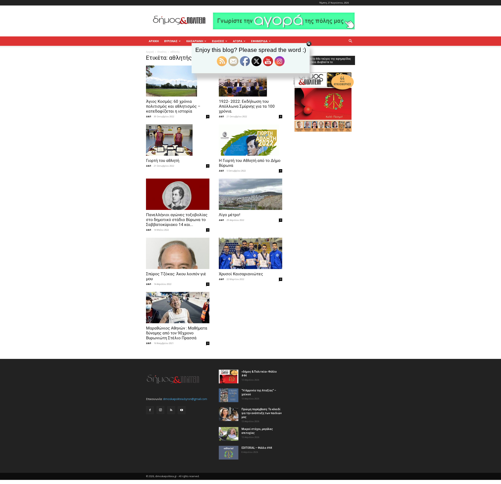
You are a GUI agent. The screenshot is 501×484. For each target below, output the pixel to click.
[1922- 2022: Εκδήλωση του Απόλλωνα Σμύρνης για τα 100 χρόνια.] (250, 81)
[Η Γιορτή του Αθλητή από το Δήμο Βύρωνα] (250, 140)
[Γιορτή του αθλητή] (177, 140)
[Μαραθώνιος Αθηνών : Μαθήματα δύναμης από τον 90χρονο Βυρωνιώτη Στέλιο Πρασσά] (177, 307)
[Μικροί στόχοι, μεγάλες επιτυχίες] (228, 434)
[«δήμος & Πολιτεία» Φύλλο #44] (228, 376)
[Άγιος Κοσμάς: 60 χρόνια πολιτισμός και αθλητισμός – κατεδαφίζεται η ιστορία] (177, 81)
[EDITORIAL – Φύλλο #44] (228, 453)
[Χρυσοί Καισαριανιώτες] (250, 253)
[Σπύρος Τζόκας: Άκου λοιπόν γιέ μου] (177, 253)
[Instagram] (160, 410)
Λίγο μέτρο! (229, 214)
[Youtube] (182, 410)
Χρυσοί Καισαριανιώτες (241, 274)
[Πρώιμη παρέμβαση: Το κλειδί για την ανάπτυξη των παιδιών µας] (228, 414)
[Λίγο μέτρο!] (250, 194)
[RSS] (171, 410)
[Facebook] (150, 410)
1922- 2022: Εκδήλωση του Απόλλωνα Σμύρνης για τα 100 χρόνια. (247, 106)
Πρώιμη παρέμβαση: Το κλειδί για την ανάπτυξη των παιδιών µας (261, 413)
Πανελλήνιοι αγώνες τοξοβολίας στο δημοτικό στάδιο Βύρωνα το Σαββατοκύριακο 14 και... (176, 219)
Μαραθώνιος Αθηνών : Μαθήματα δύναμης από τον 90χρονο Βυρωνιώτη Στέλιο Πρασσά (176, 333)
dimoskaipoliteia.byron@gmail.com (185, 399)
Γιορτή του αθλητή (162, 160)
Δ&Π (148, 116)
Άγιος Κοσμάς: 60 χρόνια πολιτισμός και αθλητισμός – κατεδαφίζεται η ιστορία (173, 106)
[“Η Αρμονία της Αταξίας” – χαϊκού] (228, 395)
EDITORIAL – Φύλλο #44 (256, 447)
